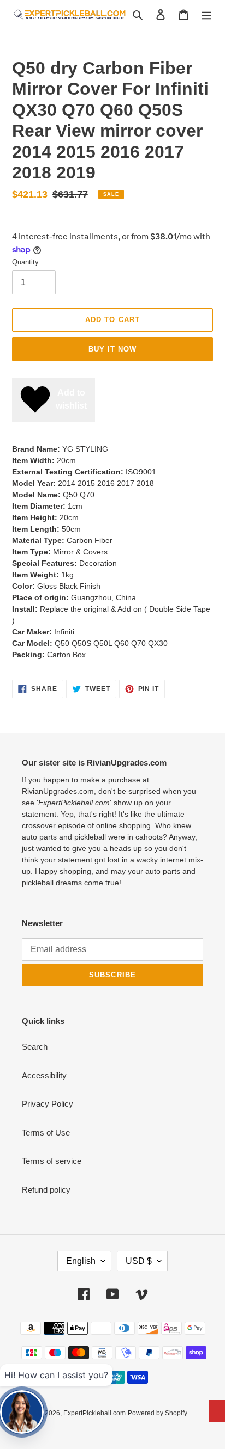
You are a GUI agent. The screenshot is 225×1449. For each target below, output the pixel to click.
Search (35, 1046)
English (81, 1261)
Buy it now (112, 349)
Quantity (25, 262)
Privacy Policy (47, 1103)
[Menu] (206, 14)
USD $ (139, 1261)
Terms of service (51, 1161)
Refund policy (46, 1189)
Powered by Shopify (157, 1413)
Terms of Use (46, 1132)
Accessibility (44, 1075)
